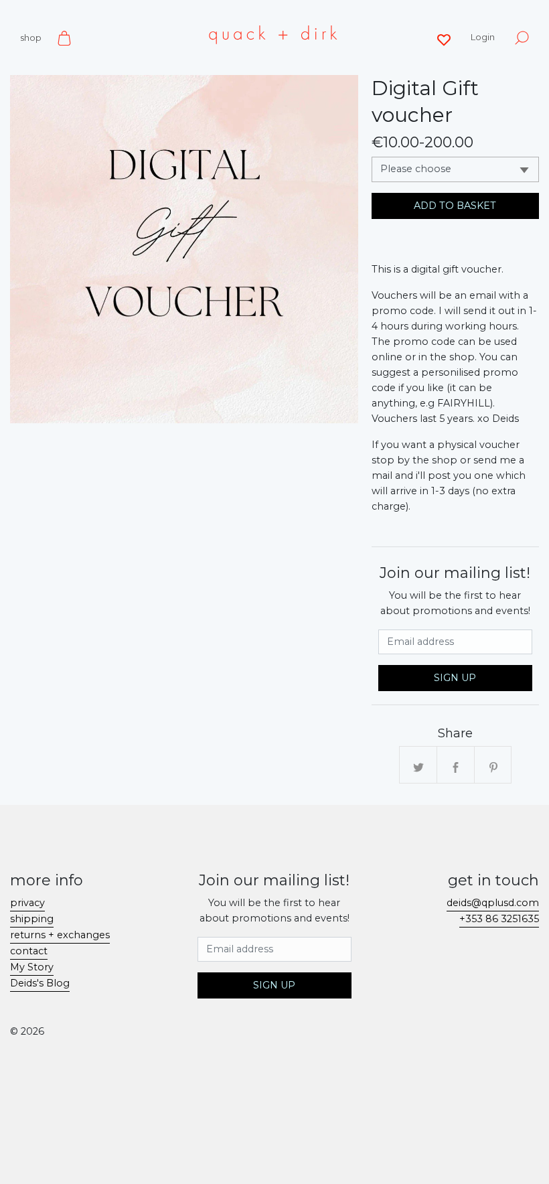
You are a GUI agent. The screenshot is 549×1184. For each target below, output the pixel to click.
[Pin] (493, 765)
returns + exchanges (60, 935)
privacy (27, 903)
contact (29, 951)
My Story (32, 967)
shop (31, 37)
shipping (32, 919)
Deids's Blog (40, 983)
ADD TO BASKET (455, 206)
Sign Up (455, 678)
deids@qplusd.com (493, 903)
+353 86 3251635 (499, 919)
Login (483, 36)
